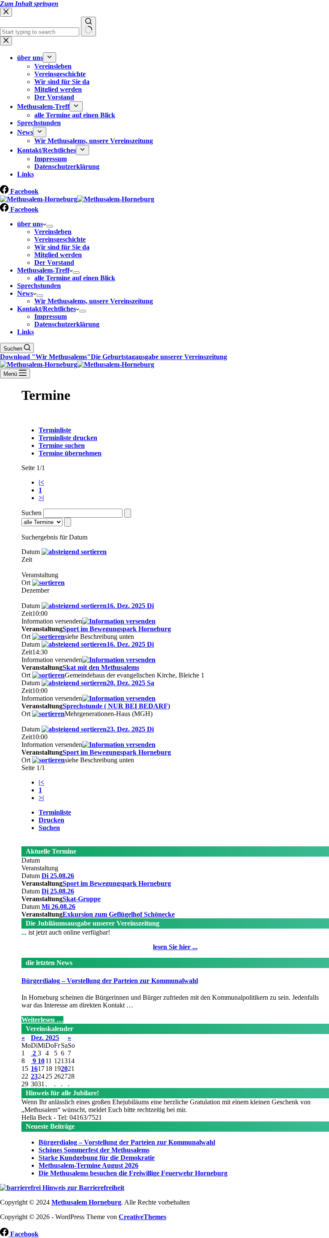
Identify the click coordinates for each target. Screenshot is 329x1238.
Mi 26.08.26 (58, 906)
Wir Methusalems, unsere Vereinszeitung (93, 301)
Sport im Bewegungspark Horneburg (117, 628)
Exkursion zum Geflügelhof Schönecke (119, 914)
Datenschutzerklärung (66, 324)
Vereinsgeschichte (60, 239)
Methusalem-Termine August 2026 (88, 1165)
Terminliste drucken (68, 437)
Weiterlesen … (42, 1019)
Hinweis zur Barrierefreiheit (82, 1187)
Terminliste (55, 430)
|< (41, 482)
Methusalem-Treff (43, 270)
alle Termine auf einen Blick (74, 278)
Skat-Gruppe (82, 898)
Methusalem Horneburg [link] (86, 1202)
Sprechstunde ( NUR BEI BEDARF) (116, 706)
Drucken (51, 820)
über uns (30, 224)
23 (34, 1076)
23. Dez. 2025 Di (130, 729)
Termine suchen (62, 445)
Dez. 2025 (45, 1037)
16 (34, 1068)
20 (64, 1068)
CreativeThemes (142, 1216)
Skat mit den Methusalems (101, 667)
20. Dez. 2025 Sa (130, 682)
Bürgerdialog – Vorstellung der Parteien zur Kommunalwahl (109, 980)
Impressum (50, 316)
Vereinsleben (53, 231)
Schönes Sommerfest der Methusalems (94, 1150)
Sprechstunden (39, 285)
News (25, 293)
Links (25, 332)
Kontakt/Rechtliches (46, 308)
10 (41, 1060)
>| (41, 497)
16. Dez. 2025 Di (130, 605)
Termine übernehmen (70, 453)
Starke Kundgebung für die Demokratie (97, 1157)
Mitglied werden (58, 254)
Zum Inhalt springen (29, 3)
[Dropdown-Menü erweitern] (49, 226)
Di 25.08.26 (58, 875)
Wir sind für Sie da (62, 247)
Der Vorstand (54, 262)
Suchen (49, 827)
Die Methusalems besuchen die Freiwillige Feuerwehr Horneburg (133, 1173)
